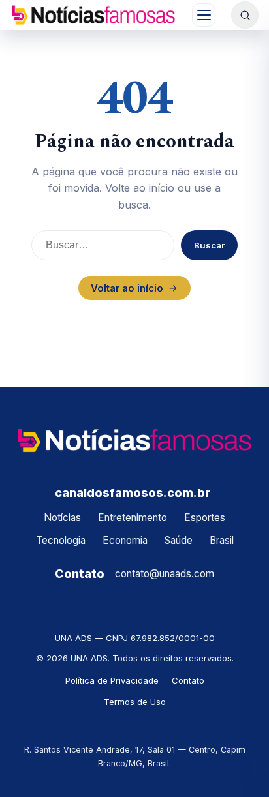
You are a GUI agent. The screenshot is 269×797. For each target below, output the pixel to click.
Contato (188, 680)
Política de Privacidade (112, 680)
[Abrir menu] (203, 15)
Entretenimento (132, 517)
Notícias (62, 517)
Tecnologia (61, 540)
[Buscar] (245, 15)
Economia (125, 540)
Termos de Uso (135, 702)
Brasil (222, 540)
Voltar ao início (127, 288)
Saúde (179, 540)
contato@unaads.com (164, 573)
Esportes (204, 517)
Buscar (209, 245)
